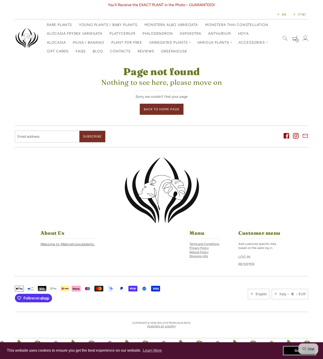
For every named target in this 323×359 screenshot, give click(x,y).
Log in (244, 257)
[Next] (306, 5)
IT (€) (302, 14)
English (261, 294)
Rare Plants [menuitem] (59, 25)
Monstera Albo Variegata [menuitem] (171, 25)
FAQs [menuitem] (81, 51)
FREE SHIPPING (189, 5)
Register (246, 264)
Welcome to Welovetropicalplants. (67, 244)
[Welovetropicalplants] (27, 38)
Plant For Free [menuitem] (126, 42)
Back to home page (161, 109)
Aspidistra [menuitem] (190, 33)
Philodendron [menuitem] (158, 33)
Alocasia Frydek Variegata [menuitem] (74, 33)
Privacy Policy (199, 248)
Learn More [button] (152, 350)
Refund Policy (199, 252)
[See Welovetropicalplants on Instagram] (296, 136)
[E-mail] (305, 136)
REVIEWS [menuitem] (146, 51)
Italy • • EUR (292, 294)
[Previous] (17, 5)
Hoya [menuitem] (243, 33)
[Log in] (305, 38)
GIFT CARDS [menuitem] (58, 51)
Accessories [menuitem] (252, 42)
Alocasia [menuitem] (56, 42)
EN (284, 14)
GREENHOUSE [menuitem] (174, 51)
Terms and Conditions (204, 244)
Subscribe (92, 136)
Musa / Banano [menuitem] (88, 42)
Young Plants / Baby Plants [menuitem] (108, 25)
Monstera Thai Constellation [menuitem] (236, 25)
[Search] (285, 38)
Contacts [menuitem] (120, 51)
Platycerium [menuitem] (122, 33)
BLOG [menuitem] (98, 51)
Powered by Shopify (161, 326)
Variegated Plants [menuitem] (168, 42)
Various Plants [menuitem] (213, 42)
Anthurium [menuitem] (219, 33)
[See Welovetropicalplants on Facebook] (286, 136)
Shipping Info (198, 256)
